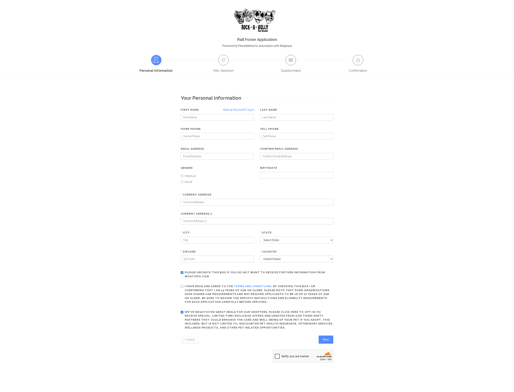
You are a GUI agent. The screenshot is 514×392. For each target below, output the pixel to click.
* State (266, 232)
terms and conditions (252, 286)
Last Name (268, 109)
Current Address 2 (196, 213)
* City (185, 232)
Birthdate (268, 167)
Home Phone (191, 128)
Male (189, 181)
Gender (187, 167)
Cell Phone (269, 128)
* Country (268, 251)
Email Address (192, 148)
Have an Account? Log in (238, 109)
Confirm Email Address (279, 148)
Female (190, 176)
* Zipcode (188, 251)
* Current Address (196, 194)
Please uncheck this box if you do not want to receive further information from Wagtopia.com (255, 274)
